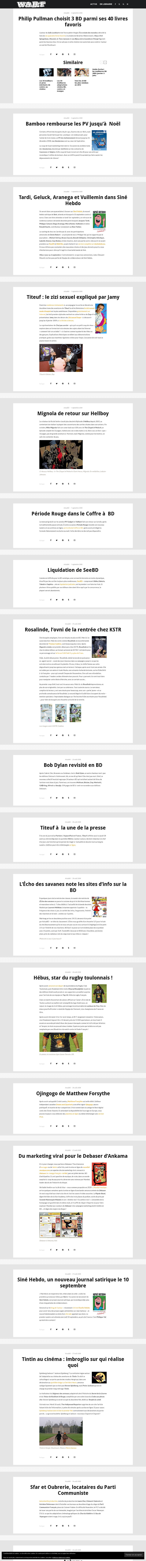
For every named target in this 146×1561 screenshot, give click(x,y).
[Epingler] (63, 54)
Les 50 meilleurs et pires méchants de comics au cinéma (46, 85)
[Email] (74, 54)
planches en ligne (72, 1114)
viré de (81, 1308)
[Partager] (50, 54)
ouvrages (44, 1167)
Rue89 (51, 244)
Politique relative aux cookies (61, 1557)
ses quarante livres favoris (55, 36)
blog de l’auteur (57, 1308)
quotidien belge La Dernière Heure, (64, 1382)
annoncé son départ (55, 986)
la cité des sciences (66, 320)
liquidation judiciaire (67, 584)
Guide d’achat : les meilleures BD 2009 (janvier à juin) (99, 72)
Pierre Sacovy (71, 1448)
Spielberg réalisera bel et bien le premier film (56, 1411)
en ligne (72, 845)
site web (68, 1314)
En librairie (106, 4)
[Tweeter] (56, 54)
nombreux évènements (55, 305)
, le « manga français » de (53, 1173)
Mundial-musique (99, 1187)
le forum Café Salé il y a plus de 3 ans (69, 653)
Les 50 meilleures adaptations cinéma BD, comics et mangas (62, 86)
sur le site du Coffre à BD (73, 528)
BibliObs (60, 244)
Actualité (66, 13)
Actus (93, 4)
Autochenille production (48, 1501)
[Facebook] (115, 4)
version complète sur (91, 244)
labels (54, 1167)
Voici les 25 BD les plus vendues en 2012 (81, 83)
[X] (119, 4)
